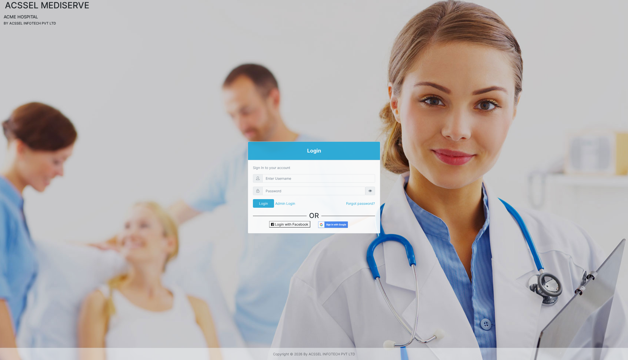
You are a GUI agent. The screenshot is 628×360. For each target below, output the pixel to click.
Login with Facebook (291, 224)
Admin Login (285, 203)
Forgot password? (360, 203)
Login (263, 203)
